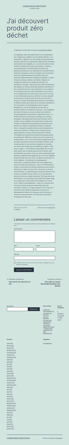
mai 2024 (9, 391)
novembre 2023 (11, 405)
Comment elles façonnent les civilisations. (47, 322)
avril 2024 (9, 394)
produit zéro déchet (45, 50)
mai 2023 (9, 419)
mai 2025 (9, 366)
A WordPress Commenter (60, 313)
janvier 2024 (10, 401)
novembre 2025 (11, 352)
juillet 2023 (10, 415)
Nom (16, 245)
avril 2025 (9, 368)
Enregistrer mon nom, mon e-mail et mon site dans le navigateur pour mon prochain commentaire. (35, 263)
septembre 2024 (11, 385)
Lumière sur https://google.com (48, 310)
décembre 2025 (11, 350)
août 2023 (10, 412)
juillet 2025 (10, 362)
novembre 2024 (11, 380)
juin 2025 (9, 364)
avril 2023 (9, 421)
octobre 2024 (11, 382)
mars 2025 (10, 371)
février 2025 (10, 373)
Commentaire (18, 229)
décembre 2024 (11, 378)
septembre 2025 (11, 357)
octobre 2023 (11, 408)
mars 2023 (10, 424)
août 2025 (10, 359)
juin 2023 (9, 417)
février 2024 (10, 398)
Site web (16, 254)
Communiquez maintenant (34, 6)
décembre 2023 (11, 403)
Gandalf (18, 209)
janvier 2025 (10, 375)
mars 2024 (10, 396)
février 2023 (10, 426)
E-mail (38, 245)
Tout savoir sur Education (47, 314)
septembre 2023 (11, 410)
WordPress (59, 438)
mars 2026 (10, 343)
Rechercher (10, 306)
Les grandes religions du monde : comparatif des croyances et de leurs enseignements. (48, 329)
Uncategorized (51, 207)
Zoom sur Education (46, 317)
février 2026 (10, 345)
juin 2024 (9, 389)
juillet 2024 (10, 387)
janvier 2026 (10, 348)
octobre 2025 (11, 355)
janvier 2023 (10, 428)
